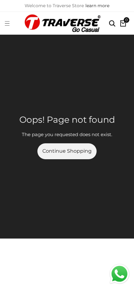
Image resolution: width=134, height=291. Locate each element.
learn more (97, 5)
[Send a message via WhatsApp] (119, 274)
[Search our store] (112, 23)
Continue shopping (67, 151)
